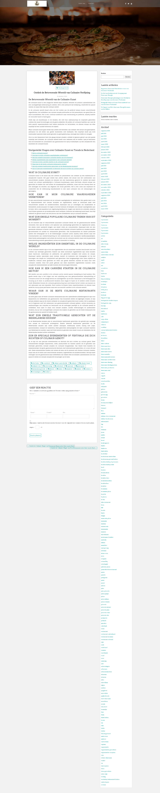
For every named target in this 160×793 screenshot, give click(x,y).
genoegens (81, 366)
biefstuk (103, 295)
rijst (102, 642)
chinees (103, 324)
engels (103, 376)
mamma (103, 524)
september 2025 (106, 160)
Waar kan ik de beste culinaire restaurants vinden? (49, 164)
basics (103, 276)
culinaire (74, 363)
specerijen (104, 693)
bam (102, 271)
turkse (103, 731)
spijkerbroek (105, 696)
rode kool (104, 647)
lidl (102, 507)
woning (103, 777)
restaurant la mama (107, 637)
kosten (103, 470)
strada (103, 704)
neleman (103, 550)
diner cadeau (105, 343)
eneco (103, 373)
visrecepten (104, 766)
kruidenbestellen (106, 481)
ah (102, 238)
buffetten (104, 314)
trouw (103, 720)
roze (102, 658)
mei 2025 (104, 171)
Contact (91, 3)
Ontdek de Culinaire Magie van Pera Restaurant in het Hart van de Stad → (73, 448)
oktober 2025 (105, 157)
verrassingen (36, 372)
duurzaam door (106, 346)
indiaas (103, 413)
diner (102, 341)
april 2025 (104, 174)
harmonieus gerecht (38, 369)
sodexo (103, 688)
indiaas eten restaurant (108, 416)
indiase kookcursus (107, 419)
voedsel (47, 372)
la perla (103, 494)
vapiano (103, 744)
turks (102, 728)
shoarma (103, 674)
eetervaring (48, 366)
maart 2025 (104, 176)
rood (102, 655)
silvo (102, 680)
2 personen (104, 220)
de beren (104, 335)
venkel (103, 760)
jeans (102, 432)
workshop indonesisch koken (110, 779)
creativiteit (46, 363)
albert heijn (104, 244)
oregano (103, 559)
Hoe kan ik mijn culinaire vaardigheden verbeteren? (50, 155)
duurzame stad (105, 370)
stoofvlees (104, 701)
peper (103, 583)
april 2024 (104, 206)
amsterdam (104, 252)
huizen (103, 405)
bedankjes (104, 281)
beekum (103, 284)
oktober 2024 (105, 190)
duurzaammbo (105, 354)
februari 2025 (105, 179)
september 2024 (106, 192)
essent (103, 378)
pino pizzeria (105, 591)
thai (102, 712)
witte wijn (104, 774)
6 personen (104, 233)
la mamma (104, 489)
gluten (103, 389)
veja (102, 755)
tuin (102, 725)
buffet (103, 311)
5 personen (104, 230)
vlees (102, 768)
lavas (102, 505)
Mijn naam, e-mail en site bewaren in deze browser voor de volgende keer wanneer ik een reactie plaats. (62, 423)
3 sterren (104, 225)
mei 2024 (104, 203)
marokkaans (105, 534)
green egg (104, 394)
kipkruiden (104, 451)
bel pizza (104, 287)
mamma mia (104, 526)
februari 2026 (105, 147)
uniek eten (104, 736)
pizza (102, 596)
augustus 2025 (105, 163)
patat (102, 580)
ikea (102, 411)
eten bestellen (105, 381)
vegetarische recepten (108, 752)
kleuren (51, 369)
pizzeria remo (105, 612)
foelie (103, 384)
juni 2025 (104, 168)
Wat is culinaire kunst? (40, 153)
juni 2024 (104, 201)
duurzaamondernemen (108, 357)
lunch (102, 513)
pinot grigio (105, 594)
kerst (102, 440)
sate (102, 663)
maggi (103, 516)
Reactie (32, 393)
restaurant (104, 631)
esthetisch (59, 366)
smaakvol (69, 369)
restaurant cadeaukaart (108, 634)
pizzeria (103, 604)
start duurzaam (106, 698)
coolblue (103, 327)
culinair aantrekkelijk (60, 363)
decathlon (104, 338)
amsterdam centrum (107, 255)
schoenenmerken (106, 672)
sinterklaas (104, 682)
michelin (103, 540)
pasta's (103, 575)
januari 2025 (105, 182)
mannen (103, 532)
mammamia (104, 529)
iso (102, 427)
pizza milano (105, 599)
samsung (103, 661)
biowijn (103, 306)
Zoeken (103, 73)
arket (102, 263)
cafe (102, 316)
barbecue (104, 273)
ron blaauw (104, 653)
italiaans (103, 429)
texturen (88, 369)
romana (103, 650)
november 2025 (106, 155)
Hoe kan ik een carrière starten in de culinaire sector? (50, 162)
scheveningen (105, 666)
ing (102, 424)
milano (103, 542)
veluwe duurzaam (106, 758)
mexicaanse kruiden (107, 537)
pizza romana (105, 602)
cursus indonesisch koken (109, 330)
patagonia (104, 577)
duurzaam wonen (106, 351)
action (103, 236)
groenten (104, 397)
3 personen (104, 222)
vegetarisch (104, 747)
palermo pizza (105, 567)
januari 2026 (105, 149)
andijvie (103, 257)
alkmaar (103, 246)
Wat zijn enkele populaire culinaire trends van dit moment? (52, 157)
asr (102, 265)
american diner (105, 249)
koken (60, 369)
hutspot (103, 408)
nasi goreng (105, 548)
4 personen (104, 228)
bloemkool (104, 308)
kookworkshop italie (107, 464)
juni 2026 (104, 136)
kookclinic (104, 454)
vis (102, 763)
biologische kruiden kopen (109, 300)
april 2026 (104, 141)
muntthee (104, 545)
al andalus (104, 241)
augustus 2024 (105, 195)
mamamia (104, 521)
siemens (103, 677)
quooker (103, 623)
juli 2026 (103, 133)
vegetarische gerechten (108, 750)
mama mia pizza (106, 518)
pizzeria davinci (106, 607)
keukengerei (105, 443)
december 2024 (105, 184)
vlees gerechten (106, 771)
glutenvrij (104, 392)
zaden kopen (105, 782)
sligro (103, 685)
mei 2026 (104, 139)
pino (102, 588)
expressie (70, 366)
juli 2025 (103, 166)
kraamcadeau (105, 472)
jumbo (103, 435)
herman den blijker (107, 403)
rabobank (104, 626)
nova (102, 556)
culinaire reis (36, 366)
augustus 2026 (105, 131)
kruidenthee (105, 483)
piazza (103, 585)
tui (102, 723)
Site (64, 412)
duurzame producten (107, 368)
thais (102, 715)
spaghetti (104, 690)
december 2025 (105, 152)
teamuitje (104, 709)
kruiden (103, 475)
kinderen (104, 448)
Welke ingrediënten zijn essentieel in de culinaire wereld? (52, 160)
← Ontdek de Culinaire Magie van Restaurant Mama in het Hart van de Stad (51, 446)
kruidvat (103, 486)
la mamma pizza (106, 491)
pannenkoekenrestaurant (109, 569)
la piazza (103, 497)
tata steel (104, 707)
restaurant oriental (107, 639)
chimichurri (104, 322)
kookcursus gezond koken (109, 459)
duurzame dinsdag (106, 362)
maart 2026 (104, 144)
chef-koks (35, 363)
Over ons (82, 3)
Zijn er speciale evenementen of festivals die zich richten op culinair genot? (58, 168)
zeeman (103, 785)
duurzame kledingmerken (109, 365)
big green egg (105, 298)
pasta (102, 572)
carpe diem (104, 319)
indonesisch (104, 421)
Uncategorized (63, 88)
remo (102, 629)
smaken (78, 369)
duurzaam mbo (105, 349)
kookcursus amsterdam (108, 456)
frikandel (104, 386)
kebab (103, 437)
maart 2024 (104, 209)
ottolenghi (104, 564)
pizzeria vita (105, 615)
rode (102, 645)
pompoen (104, 618)
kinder (103, 446)
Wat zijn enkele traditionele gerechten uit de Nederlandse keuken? (55, 166)
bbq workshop (105, 279)
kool (102, 467)
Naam (33, 412)
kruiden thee (105, 478)
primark (103, 620)
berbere (103, 292)
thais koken (104, 717)
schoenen (104, 669)
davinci (103, 333)
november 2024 (106, 187)
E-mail (49, 412)
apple (103, 260)
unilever (103, 739)
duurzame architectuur (108, 359)
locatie (103, 510)
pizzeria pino (105, 610)
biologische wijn (106, 303)
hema (102, 400)
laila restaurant (105, 502)
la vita (103, 499)
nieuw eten (104, 553)
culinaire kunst (85, 363)
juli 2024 (103, 198)
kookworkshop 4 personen (109, 462)
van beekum (104, 742)
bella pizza (104, 289)
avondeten (104, 268)
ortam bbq (104, 561)
